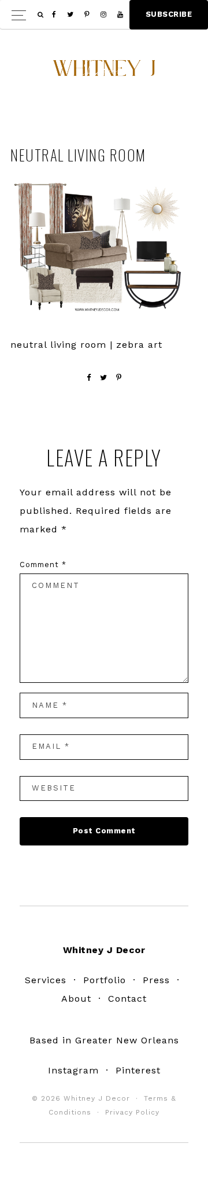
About (76, 998)
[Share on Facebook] (89, 377)
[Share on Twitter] (103, 377)
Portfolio (104, 980)
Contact (127, 998)
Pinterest (138, 1070)
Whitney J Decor (104, 72)
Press (156, 980)
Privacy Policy (132, 1112)
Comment (43, 564)
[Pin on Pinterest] (119, 377)
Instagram (73, 1070)
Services (45, 980)
